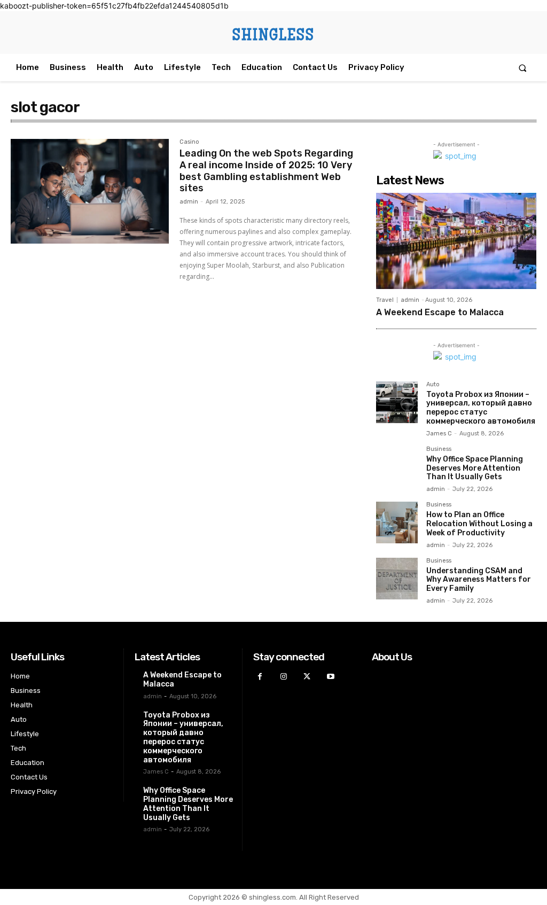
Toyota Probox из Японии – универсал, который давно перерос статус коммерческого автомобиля (480, 408)
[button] (522, 67)
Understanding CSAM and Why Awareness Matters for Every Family (478, 580)
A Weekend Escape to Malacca (440, 312)
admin (188, 201)
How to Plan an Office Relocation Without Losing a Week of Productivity (479, 523)
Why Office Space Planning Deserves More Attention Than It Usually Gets (474, 468)
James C (439, 433)
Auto (433, 384)
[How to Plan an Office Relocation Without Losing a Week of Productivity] (397, 522)
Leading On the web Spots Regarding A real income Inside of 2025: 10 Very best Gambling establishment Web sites (266, 170)
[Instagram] (283, 676)
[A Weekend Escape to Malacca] (456, 241)
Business (438, 449)
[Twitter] (307, 676)
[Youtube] (330, 676)
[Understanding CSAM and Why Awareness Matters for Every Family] (397, 578)
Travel (385, 300)
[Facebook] (260, 676)
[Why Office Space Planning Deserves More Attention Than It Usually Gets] (397, 467)
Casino (189, 142)
